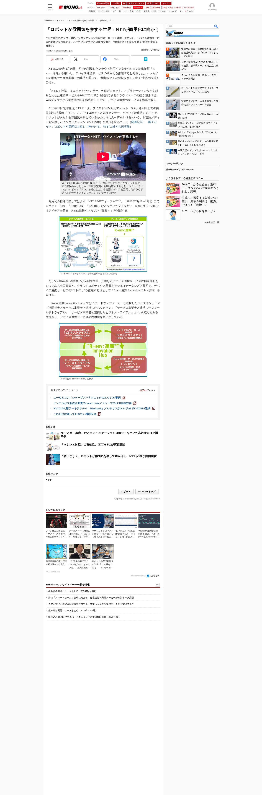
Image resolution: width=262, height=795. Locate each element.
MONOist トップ (146, 491)
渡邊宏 (145, 50)
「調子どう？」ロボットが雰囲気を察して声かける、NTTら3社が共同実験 (109, 456)
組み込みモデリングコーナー (180, 169)
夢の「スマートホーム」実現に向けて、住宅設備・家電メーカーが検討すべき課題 (91, 597)
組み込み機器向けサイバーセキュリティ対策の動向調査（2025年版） (84, 617)
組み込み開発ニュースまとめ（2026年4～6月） (72, 591)
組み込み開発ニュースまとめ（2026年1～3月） (72, 610)
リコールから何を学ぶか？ (199, 211)
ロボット (58, 20)
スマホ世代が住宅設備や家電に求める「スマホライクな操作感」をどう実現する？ (91, 604)
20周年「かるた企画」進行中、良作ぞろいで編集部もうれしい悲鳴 (200, 188)
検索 (216, 26)
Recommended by (138, 576)
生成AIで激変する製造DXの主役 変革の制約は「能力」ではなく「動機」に (200, 201)
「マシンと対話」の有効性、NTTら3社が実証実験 (93, 444)
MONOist (48, 20)
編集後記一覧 (212, 222)
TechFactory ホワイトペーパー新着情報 (68, 584)
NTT (49, 479)
